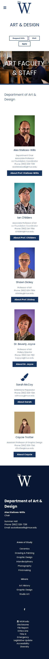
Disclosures (23, 624)
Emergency (23, 637)
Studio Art (24, 594)
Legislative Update (23, 640)
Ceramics (25, 548)
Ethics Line (23, 630)
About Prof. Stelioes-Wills (24, 173)
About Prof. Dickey (25, 299)
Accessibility (23, 643)
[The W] (24, 7)
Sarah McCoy (24, 384)
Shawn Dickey (24, 282)
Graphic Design (24, 557)
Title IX (23, 634)
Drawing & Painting (24, 553)
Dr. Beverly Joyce (24, 344)
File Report (22, 627)
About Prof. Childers (24, 237)
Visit (34, 38)
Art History (24, 585)
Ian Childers (24, 217)
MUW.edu (24, 621)
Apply (24, 44)
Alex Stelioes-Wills (25, 150)
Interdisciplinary (24, 561)
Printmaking (24, 570)
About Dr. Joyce (24, 364)
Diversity (24, 646)
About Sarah (25, 401)
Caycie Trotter (25, 437)
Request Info (19, 38)
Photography (24, 565)
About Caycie (24, 454)
